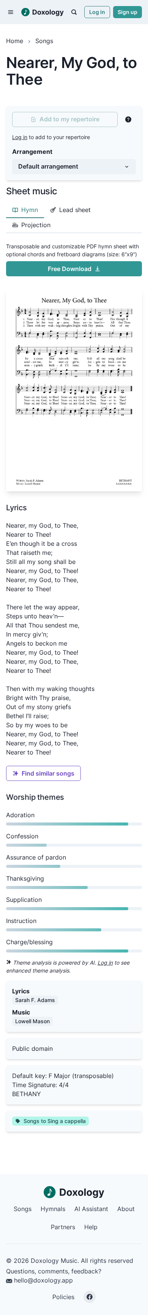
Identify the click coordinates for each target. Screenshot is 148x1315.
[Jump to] (74, 12)
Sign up (127, 12)
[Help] (128, 119)
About (126, 1209)
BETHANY (26, 1094)
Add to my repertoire (69, 119)
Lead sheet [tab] (75, 210)
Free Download (69, 269)
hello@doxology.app (42, 1280)
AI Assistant (91, 1209)
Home (14, 41)
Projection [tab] (35, 225)
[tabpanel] (74, 365)
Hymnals (53, 1209)
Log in (97, 12)
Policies (63, 1297)
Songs (44, 41)
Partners (63, 1227)
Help (91, 1227)
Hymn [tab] (29, 210)
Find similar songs (48, 773)
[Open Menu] (10, 12)
